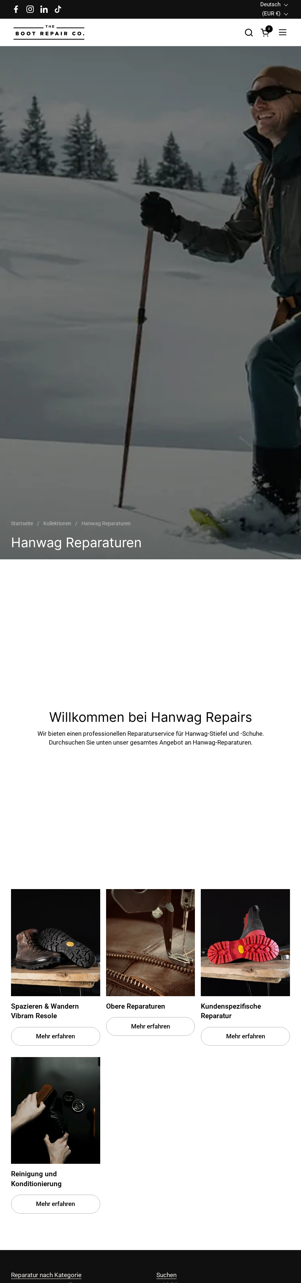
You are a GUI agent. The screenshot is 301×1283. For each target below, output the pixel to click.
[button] (248, 32)
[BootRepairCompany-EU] (49, 32)
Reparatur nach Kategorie (46, 1275)
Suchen (166, 1275)
